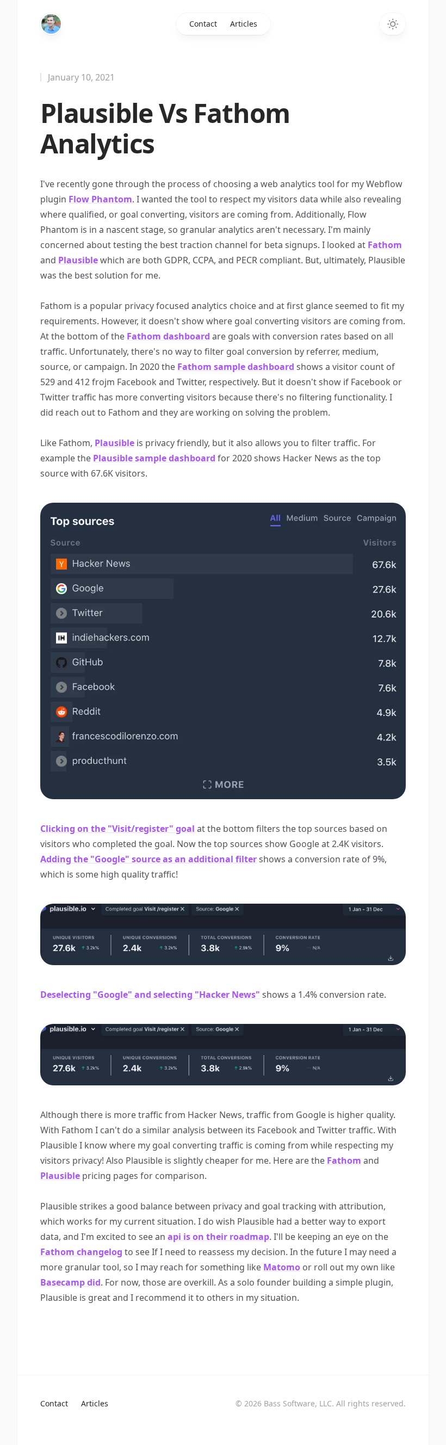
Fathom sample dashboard (235, 367)
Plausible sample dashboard (154, 458)
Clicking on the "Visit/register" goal (117, 829)
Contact (203, 23)
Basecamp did (70, 1282)
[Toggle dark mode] (393, 24)
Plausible (78, 260)
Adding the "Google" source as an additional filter (148, 859)
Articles (243, 23)
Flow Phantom (100, 199)
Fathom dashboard (168, 336)
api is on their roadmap (218, 1237)
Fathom (385, 245)
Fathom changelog (81, 1252)
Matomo (281, 1267)
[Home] (51, 24)
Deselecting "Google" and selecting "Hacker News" (150, 995)
